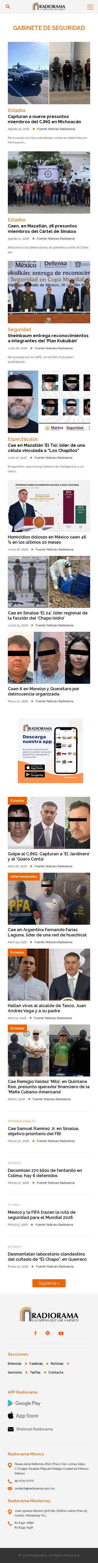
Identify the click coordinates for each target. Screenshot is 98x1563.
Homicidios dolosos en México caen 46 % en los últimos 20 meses (47, 540)
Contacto (56, 1372)
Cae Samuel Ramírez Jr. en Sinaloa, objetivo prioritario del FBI (43, 1131)
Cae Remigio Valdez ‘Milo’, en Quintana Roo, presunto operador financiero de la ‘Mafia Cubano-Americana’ (49, 1086)
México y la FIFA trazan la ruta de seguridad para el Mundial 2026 (42, 1215)
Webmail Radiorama (34, 1429)
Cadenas (36, 1363)
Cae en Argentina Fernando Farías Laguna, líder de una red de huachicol (47, 932)
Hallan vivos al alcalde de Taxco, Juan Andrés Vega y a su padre (47, 1008)
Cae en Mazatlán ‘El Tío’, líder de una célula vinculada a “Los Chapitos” (46, 448)
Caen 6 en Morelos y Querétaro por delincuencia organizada (43, 691)
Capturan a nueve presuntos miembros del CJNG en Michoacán (44, 119)
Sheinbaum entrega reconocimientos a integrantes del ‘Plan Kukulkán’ (48, 338)
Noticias (57, 1363)
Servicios (15, 1372)
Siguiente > (49, 1283)
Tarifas (35, 1372)
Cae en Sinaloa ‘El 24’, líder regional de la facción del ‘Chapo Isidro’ (48, 615)
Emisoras (14, 1363)
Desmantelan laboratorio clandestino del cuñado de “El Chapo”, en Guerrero (47, 1257)
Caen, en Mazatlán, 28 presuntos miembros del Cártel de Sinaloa (42, 229)
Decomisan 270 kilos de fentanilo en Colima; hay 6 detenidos (45, 1173)
